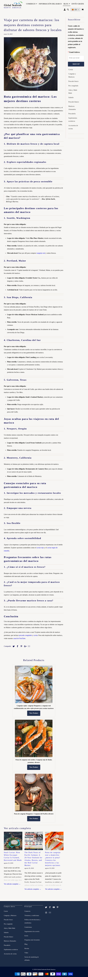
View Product (33, 713)
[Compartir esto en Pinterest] (21, 646)
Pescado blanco (73, 102)
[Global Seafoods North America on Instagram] (46, 913)
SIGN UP (76, 64)
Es (76, 10)
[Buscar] (68, 10)
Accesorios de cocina (73, 127)
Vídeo (26, 953)
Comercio (31, 4)
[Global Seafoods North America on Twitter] (46, 907)
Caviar (70, 69)
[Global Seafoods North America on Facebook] (50, 907)
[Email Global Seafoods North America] (50, 913)
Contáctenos (28, 927)
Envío (26, 936)
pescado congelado (25, 635)
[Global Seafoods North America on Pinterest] (58, 907)
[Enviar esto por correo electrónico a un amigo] (28, 646)
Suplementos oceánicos (72, 119)
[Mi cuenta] (65, 10)
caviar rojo (40, 548)
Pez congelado (73, 86)
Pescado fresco (73, 81)
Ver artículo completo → (12, 884)
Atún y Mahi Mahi (72, 91)
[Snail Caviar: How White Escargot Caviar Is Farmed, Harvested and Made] (13, 841)
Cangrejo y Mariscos (72, 75)
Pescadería (72, 114)
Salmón (71, 97)
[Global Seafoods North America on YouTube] (54, 907)
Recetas (26, 948)
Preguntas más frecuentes (32, 940)
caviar (36, 635)
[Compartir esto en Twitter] (13, 646)
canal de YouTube (19, 638)
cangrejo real (40, 253)
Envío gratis (78, 4)
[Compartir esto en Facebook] (17, 646)
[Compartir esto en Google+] (25, 646)
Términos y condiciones (31, 915)
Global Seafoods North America (46, 969)
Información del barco (50, 4)
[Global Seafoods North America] (13, 5)
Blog (67, 4)
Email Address (74, 52)
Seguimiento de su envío (31, 931)
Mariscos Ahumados (72, 107)
